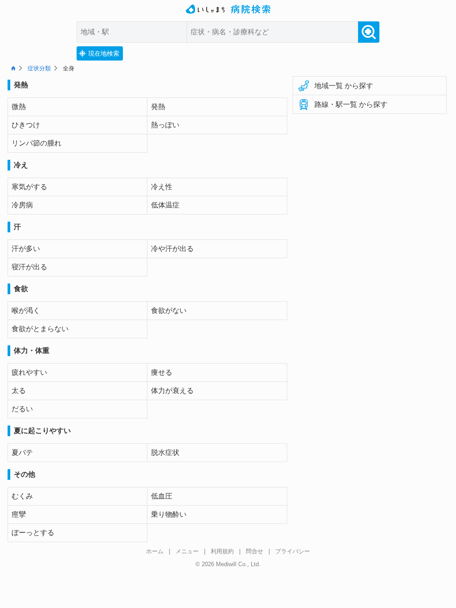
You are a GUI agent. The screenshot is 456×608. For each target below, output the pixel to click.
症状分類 (39, 68)
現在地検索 (103, 53)
